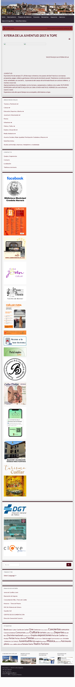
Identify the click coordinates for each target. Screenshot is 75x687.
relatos (11, 644)
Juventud (24, 640)
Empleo (34, 635)
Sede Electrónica (21, 21)
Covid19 (27, 632)
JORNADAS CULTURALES (11, 641)
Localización (7, 163)
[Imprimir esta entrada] (69, 39)
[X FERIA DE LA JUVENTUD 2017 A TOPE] (14, 57)
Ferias (11, 638)
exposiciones (44, 635)
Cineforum (37, 630)
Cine (31, 629)
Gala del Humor (38, 638)
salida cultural (17, 644)
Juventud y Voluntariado (11, 115)
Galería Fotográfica (8, 21)
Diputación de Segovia (10, 596)
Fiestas (6, 119)
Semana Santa (27, 644)
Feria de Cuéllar (58, 635)
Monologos (43, 641)
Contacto (7, 160)
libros (32, 641)
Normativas (45, 17)
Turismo (45, 643)
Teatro (37, 643)
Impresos (62, 17)
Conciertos (54, 629)
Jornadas (66, 638)
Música (51, 640)
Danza (52, 633)
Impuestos (54, 17)
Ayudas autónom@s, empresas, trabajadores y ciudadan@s (21, 144)
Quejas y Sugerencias (10, 156)
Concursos (20, 632)
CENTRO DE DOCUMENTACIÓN (14, 614)
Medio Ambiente (9, 133)
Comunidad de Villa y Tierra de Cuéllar (15, 600)
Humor (61, 638)
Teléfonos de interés (10, 167)
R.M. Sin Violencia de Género (12, 607)
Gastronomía (55, 638)
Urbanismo (7, 122)
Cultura (6, 107)
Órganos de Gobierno (24, 17)
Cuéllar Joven (10, 28)
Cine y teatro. (44, 630)
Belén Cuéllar (12, 630)
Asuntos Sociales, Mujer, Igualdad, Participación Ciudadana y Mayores (25, 137)
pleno (6, 644)
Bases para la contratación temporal (58, 28)
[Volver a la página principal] (37, 7)
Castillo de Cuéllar (23, 630)
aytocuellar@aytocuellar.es (9, 673)
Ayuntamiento (11, 17)
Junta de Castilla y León (11, 592)
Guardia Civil (7, 611)
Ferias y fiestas (20, 638)
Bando (6, 630)
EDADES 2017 (26, 635)
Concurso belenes (9, 633)
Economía (36, 17)
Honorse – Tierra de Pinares (12, 603)
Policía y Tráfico (9, 126)
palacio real (58, 641)
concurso (65, 629)
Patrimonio (66, 641)
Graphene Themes (17, 674)
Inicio (3, 17)
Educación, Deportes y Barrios (13, 111)
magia (37, 641)
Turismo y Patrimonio (10, 104)
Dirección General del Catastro (13, 618)
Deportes (59, 632)
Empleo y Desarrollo (10, 130)
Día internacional (15, 635)
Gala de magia (46, 638)
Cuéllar (48, 633)
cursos (42, 632)
